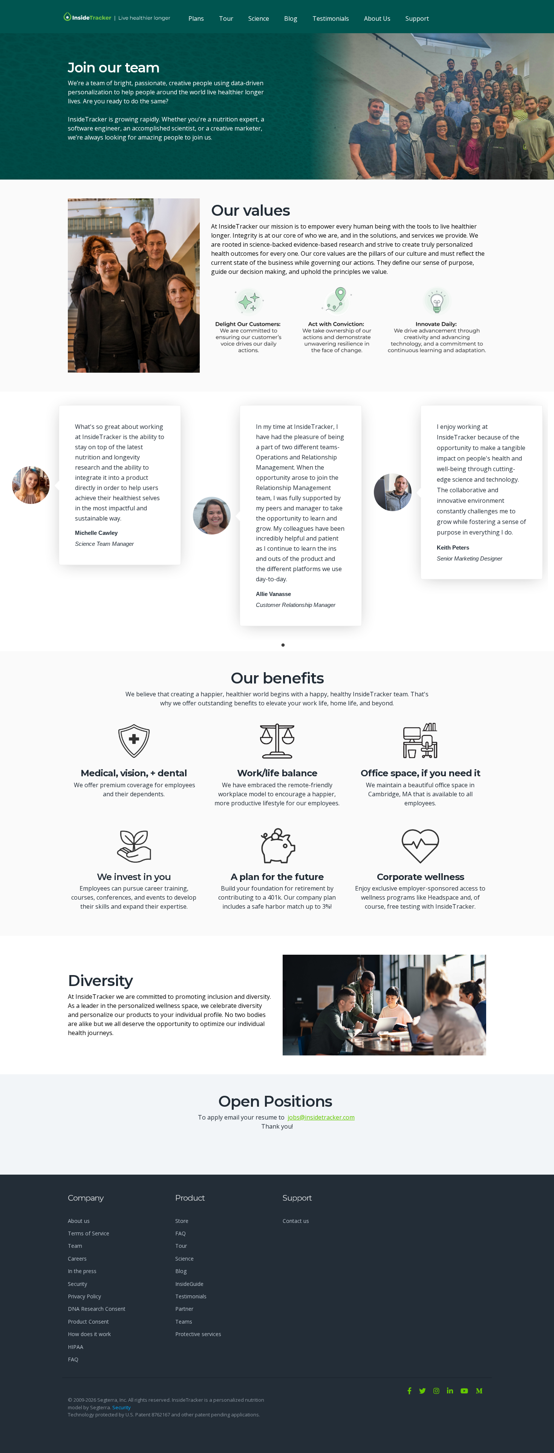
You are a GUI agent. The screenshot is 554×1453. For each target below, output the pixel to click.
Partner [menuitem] (184, 1308)
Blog (290, 18)
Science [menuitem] (184, 1258)
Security (121, 1407)
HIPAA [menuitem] (75, 1346)
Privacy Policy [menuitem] (84, 1296)
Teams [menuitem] (183, 1321)
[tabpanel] (96, 485)
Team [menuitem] (75, 1245)
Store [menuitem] (181, 1220)
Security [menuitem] (77, 1283)
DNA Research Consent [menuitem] (96, 1308)
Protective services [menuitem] (198, 1334)
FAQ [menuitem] (73, 1359)
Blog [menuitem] (181, 1271)
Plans (196, 18)
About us (377, 18)
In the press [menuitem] (82, 1271)
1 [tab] (283, 645)
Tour (226, 18)
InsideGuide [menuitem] (189, 1283)
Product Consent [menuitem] (88, 1321)
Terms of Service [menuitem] (88, 1233)
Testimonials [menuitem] (191, 1296)
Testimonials (330, 18)
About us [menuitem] (79, 1220)
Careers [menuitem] (77, 1258)
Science (258, 18)
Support (417, 18)
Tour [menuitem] (181, 1245)
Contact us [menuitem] (296, 1220)
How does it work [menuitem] (89, 1334)
